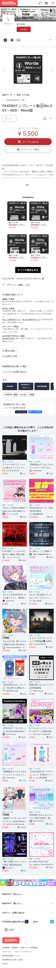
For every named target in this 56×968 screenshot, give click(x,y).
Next (51, 69)
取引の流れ (10, 350)
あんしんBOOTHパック (11, 319)
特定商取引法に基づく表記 (14, 366)
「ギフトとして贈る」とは (17, 285)
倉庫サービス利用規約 (29, 948)
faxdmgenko (28, 197)
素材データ (7, 95)
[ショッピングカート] (46, 3)
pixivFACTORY (8, 338)
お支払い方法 (11, 356)
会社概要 (5, 948)
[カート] (23, 100)
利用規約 (14, 948)
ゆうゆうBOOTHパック (31, 319)
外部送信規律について (11, 956)
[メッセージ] (18, 40)
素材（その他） (24, 95)
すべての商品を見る (28, 270)
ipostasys (21, 24)
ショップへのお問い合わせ (14, 372)
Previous (4, 69)
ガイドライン (7, 952)
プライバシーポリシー (23, 952)
